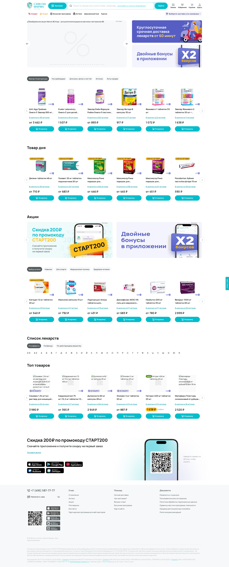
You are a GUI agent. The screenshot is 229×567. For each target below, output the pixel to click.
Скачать (65, 560)
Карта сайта (119, 509)
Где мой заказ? (120, 498)
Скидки (34, 14)
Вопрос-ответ (120, 502)
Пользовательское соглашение (173, 498)
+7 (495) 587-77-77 (43, 490)
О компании (74, 495)
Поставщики (74, 505)
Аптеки (79, 14)
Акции (45, 14)
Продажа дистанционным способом (175, 509)
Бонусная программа (62, 14)
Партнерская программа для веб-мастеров (87, 512)
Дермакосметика (91, 14)
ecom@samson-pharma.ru (79, 562)
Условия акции (34, 452)
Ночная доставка (121, 495)
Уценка (104, 14)
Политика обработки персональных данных (178, 502)
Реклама (119, 21)
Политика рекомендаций (170, 512)
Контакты (73, 509)
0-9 (28, 353)
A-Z (35, 353)
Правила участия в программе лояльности (178, 505)
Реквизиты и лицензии (169, 495)
